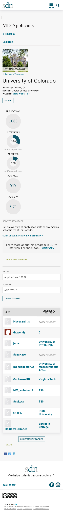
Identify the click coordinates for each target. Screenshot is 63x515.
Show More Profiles (31, 439)
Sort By (7, 284)
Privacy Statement (24, 509)
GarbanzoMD (21, 379)
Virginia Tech (47, 379)
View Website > (21, 94)
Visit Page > (48, 248)
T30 (41, 390)
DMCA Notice (10, 509)
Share (8, 100)
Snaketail (19, 401)
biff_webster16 (23, 390)
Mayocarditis (21, 321)
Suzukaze (19, 354)
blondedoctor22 (23, 367)
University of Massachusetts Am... (48, 367)
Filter (6, 271)
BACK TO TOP (9, 485)
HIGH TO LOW (13, 298)
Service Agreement (41, 509)
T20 (41, 401)
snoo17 (18, 412)
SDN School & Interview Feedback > (23, 236)
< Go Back (8, 42)
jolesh (17, 343)
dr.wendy (19, 332)
